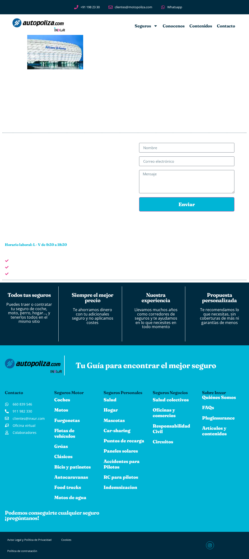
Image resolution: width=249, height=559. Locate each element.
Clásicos (63, 456)
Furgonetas (67, 420)
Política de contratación (22, 551)
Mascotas (114, 420)
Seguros (143, 25)
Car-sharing (117, 430)
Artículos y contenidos (214, 431)
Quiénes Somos (219, 397)
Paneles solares (121, 451)
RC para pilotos (121, 477)
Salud (110, 400)
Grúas (61, 446)
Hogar (111, 410)
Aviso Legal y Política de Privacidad (29, 540)
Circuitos (163, 442)
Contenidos (200, 25)
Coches (62, 400)
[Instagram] (210, 545)
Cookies (66, 540)
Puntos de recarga (124, 441)
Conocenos (174, 25)
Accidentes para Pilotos (122, 464)
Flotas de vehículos (64, 433)
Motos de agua (70, 497)
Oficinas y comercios (164, 412)
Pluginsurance (218, 418)
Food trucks (67, 487)
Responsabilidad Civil (171, 428)
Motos (61, 410)
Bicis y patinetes (72, 467)
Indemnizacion (120, 487)
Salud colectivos (171, 400)
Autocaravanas (71, 477)
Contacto (226, 25)
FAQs (208, 407)
